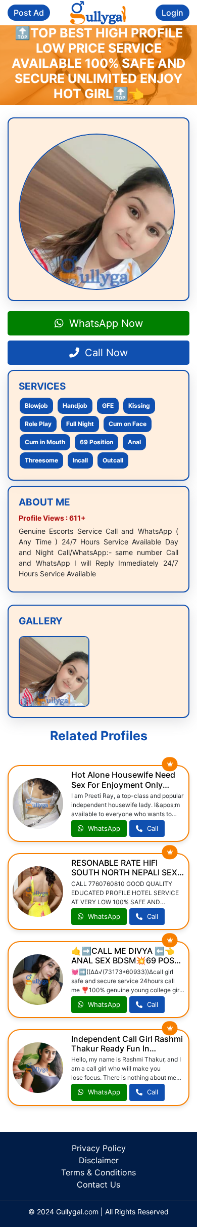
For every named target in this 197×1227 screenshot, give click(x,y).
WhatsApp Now (104, 323)
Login (172, 13)
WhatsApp (103, 828)
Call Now (105, 353)
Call (151, 828)
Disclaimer (99, 1160)
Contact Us (98, 1184)
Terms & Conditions (98, 1172)
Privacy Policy (99, 1148)
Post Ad (29, 13)
